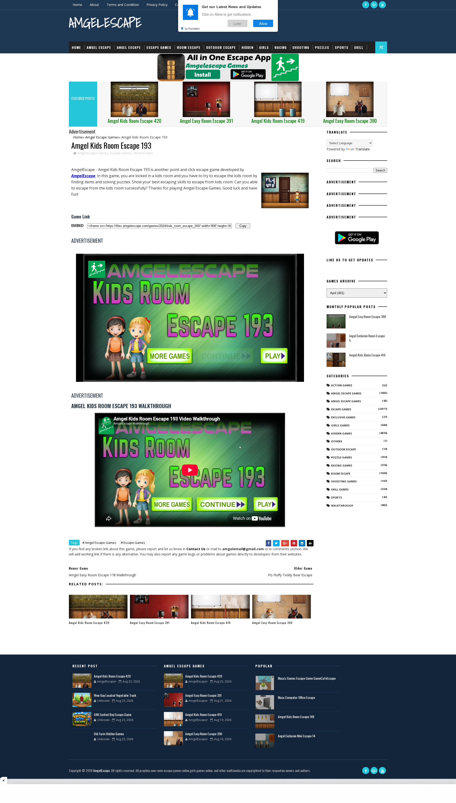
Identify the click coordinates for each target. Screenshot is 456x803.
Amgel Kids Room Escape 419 (211, 623)
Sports (341, 47)
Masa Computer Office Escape (296, 697)
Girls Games (340, 425)
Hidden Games (341, 433)
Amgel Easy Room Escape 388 (367, 316)
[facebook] (365, 4)
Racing (281, 47)
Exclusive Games (343, 417)
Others (336, 441)
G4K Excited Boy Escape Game (112, 714)
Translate (362, 149)
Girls (264, 47)
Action (78, 59)
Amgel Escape (99, 47)
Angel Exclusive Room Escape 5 (367, 338)
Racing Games (341, 465)
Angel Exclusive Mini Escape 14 (296, 735)
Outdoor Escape (221, 47)
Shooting (300, 47)
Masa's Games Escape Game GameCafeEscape (307, 678)
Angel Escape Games (346, 401)
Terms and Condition (123, 4)
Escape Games (159, 47)
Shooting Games (344, 481)
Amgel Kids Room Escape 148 (296, 716)
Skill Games (340, 489)
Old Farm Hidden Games (109, 733)
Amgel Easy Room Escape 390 (272, 623)
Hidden (247, 47)
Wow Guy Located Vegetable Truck (115, 695)
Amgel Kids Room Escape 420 (89, 623)
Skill (358, 47)
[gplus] (374, 4)
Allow (263, 23)
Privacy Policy (157, 4)
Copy (243, 225)
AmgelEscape (105, 22)
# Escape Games (133, 542)
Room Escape (188, 47)
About (94, 4)
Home (77, 4)
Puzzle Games (341, 457)
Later (238, 23)
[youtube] (382, 4)
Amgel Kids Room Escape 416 (367, 354)
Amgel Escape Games (92, 153)
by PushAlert (192, 28)
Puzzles (322, 47)
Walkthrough (342, 505)
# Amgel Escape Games (99, 542)
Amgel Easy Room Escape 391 (150, 623)
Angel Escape (129, 47)
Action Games (341, 385)
